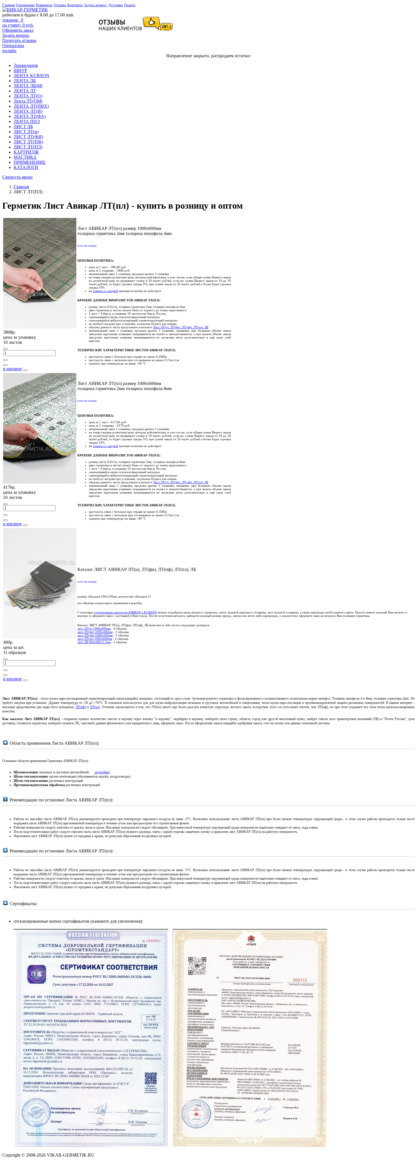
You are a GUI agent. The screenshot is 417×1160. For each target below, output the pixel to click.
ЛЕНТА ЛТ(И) (28, 111)
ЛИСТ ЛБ (23, 126)
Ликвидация (26, 65)
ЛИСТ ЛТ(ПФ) (28, 141)
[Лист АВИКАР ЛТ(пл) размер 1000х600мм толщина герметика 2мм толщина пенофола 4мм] (39, 327)
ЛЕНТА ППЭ (27, 121)
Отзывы (60, 5)
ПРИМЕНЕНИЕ (30, 162)
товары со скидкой (105, 291)
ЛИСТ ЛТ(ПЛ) (28, 147)
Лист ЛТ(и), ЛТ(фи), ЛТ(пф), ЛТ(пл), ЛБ (180, 327)
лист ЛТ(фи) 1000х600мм (95, 632)
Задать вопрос (95, 5)
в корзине (12, 368)
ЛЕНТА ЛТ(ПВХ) (31, 106)
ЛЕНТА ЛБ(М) (28, 85)
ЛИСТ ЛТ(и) (26, 131)
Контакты (75, 5)
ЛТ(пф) (80, 707)
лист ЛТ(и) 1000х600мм (94, 628)
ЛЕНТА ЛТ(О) (28, 96)
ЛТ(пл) (95, 707)
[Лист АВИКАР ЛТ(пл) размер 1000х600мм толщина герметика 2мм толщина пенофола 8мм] (39, 482)
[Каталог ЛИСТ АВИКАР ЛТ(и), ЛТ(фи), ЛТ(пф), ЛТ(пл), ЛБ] (39, 637)
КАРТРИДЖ (26, 152)
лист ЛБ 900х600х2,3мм (94, 642)
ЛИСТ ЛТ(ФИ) (28, 136)
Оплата (129, 5)
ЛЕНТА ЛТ (25, 90)
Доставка (115, 5)
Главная (8, 5)
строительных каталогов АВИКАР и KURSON (125, 612)
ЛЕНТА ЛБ (25, 80)
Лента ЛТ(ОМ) (28, 101)
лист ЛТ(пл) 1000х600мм (94, 638)
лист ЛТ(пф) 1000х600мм (95, 635)
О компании (25, 5)
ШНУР (20, 70)
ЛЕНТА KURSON (31, 75)
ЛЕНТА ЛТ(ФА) (30, 116)
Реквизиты (44, 5)
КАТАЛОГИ (26, 167)
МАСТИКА (25, 157)
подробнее (102, 772)
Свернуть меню (17, 177)
